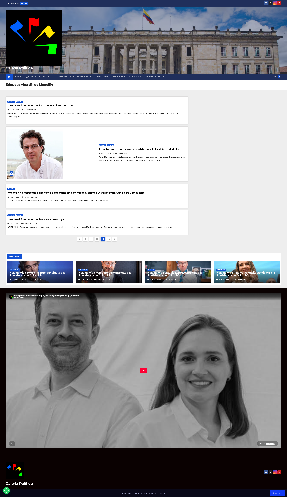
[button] (275, 77)
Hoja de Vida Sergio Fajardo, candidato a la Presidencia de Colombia (37, 274)
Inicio (18, 77)
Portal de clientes (156, 77)
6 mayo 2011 (106, 153)
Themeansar (161, 493)
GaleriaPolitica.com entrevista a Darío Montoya (35, 219)
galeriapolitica (30, 110)
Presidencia (14, 269)
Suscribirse (277, 493)
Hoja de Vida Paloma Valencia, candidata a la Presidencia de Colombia (245, 274)
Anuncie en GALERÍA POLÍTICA (127, 77)
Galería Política (19, 68)
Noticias (19, 101)
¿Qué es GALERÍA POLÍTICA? (39, 77)
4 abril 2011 (15, 224)
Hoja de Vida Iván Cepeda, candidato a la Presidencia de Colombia (105, 274)
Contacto (102, 77)
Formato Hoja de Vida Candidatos (74, 77)
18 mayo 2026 (224, 279)
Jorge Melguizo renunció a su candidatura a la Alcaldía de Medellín (139, 149)
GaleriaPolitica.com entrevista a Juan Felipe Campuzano (41, 105)
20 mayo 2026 (87, 279)
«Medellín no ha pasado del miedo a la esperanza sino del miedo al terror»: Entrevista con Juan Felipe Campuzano (76, 192)
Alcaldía (11, 101)
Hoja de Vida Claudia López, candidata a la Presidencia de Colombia (175, 274)
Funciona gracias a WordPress (132, 493)
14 (97, 239)
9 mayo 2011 (15, 110)
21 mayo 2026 (17, 279)
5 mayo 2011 (15, 197)
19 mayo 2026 (155, 279)
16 (109, 239)
